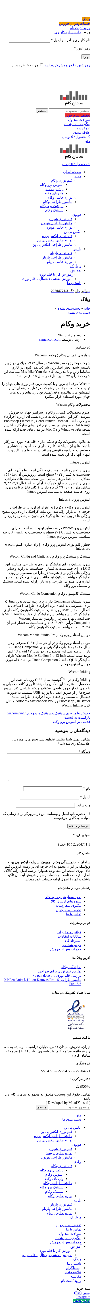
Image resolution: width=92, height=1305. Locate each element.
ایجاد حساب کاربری (68, 32)
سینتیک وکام (54, 210)
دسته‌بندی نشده (69, 308)
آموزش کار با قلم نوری (55, 274)
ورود (85, 56)
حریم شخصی (71, 945)
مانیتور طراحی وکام (57, 202)
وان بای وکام (53, 193)
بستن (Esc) (82, 1293)
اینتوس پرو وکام (51, 185)
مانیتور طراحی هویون (56, 223)
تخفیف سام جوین (77, 115)
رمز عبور (82, 48)
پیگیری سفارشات (77, 124)
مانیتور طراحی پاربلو (57, 257)
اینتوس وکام (54, 189)
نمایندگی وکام (71, 967)
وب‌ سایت (83, 805)
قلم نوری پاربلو (61, 253)
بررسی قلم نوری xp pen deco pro (57, 975)
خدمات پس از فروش (74, 23)
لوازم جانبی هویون (59, 227)
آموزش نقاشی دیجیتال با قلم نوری (47, 279)
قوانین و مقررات (69, 932)
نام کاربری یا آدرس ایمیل (70, 40)
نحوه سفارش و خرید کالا (63, 897)
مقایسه (75, 1276)
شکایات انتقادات (69, 936)
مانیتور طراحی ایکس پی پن (52, 244)
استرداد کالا (73, 941)
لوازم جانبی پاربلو (59, 261)
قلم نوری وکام (61, 180)
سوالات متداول (79, 120)
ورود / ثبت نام (71, 1280)
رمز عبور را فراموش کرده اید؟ (67, 65)
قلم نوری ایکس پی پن (56, 236)
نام (86, 788)
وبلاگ (86, 19)
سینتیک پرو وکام (51, 206)
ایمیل (85, 797)
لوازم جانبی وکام (60, 197)
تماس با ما (73, 914)
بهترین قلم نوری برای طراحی (59, 971)
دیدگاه (84, 751)
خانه (87, 308)
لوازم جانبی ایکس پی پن (54, 240)
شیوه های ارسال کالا (66, 901)
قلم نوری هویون (60, 219)
